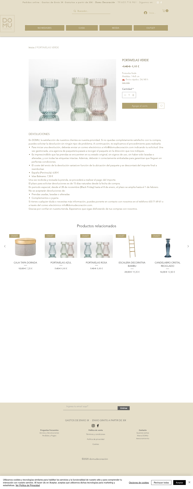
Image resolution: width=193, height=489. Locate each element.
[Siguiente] (188, 246)
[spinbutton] (129, 95)
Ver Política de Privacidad (28, 485)
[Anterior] (5, 246)
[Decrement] (125, 95)
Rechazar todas (161, 482)
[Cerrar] (189, 482)
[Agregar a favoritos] (161, 106)
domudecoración (98, 458)
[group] (96, 254)
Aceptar (179, 482)
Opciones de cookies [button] (139, 482)
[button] (165, 10)
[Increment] (133, 95)
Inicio (32, 47)
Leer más (126, 82)
